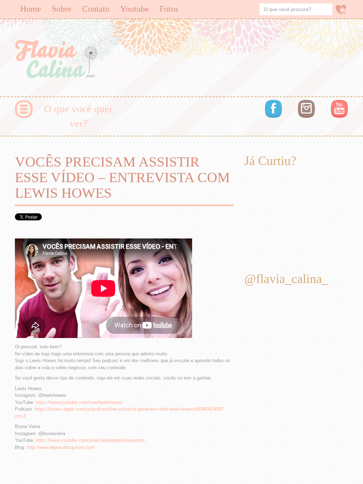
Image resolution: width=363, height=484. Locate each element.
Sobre (62, 8)
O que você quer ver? (78, 116)
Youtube (134, 8)
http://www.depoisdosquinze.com (60, 447)
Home (30, 8)
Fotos (169, 8)
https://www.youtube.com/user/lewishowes (79, 402)
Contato (96, 8)
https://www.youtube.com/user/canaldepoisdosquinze (90, 440)
